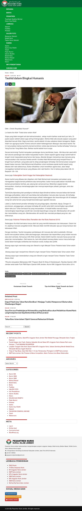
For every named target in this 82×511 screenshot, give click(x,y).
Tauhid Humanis (10, 276)
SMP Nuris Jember (15, 472)
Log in (11, 426)
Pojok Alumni (9, 52)
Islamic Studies (9, 54)
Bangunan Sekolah (11, 36)
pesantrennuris (11, 493)
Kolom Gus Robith (10, 21)
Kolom (7, 62)
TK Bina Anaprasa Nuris (16, 468)
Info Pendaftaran (13, 64)
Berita (8, 13)
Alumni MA (12, 374)
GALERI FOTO (13, 389)
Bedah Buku (9, 56)
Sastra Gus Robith (11, 48)
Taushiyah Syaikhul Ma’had (13, 19)
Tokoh (7, 50)
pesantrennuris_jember (13, 496)
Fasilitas (7, 29)
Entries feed (13, 428)
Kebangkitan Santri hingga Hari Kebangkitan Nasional (32, 175)
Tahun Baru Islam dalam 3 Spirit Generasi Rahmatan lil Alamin (29, 319)
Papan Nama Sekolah (12, 40)
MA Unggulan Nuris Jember (17, 479)
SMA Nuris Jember (15, 481)
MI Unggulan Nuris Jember (17, 470)
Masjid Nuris (9, 38)
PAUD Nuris (12, 465)
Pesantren (10, 16)
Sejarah (7, 27)
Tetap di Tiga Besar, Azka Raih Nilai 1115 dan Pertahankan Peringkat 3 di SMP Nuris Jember (38, 351)
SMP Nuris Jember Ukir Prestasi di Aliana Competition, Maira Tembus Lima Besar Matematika (38, 353)
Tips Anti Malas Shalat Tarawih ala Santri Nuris (59, 287)
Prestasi (7, 31)
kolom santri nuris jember (40, 273)
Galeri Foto (11, 33)
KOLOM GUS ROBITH (16, 398)
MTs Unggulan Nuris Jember (18, 474)
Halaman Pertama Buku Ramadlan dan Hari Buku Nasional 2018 (36, 219)
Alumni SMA (13, 376)
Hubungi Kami (11, 68)
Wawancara (8, 60)
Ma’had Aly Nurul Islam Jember (19, 483)
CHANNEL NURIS (12, 499)
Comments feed (14, 430)
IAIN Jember (27, 273)
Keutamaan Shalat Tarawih (23, 286)
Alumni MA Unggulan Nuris (14, 273)
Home (6, 73)
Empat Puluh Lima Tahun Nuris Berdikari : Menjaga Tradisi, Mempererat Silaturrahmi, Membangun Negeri (38, 303)
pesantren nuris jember (58, 273)
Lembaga (9, 24)
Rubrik (9, 43)
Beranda (9, 9)
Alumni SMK (13, 378)
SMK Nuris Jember (15, 476)
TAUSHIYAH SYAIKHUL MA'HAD (19, 411)
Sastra (7, 46)
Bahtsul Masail (9, 58)
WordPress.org (13, 432)
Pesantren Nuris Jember (19, 509)
